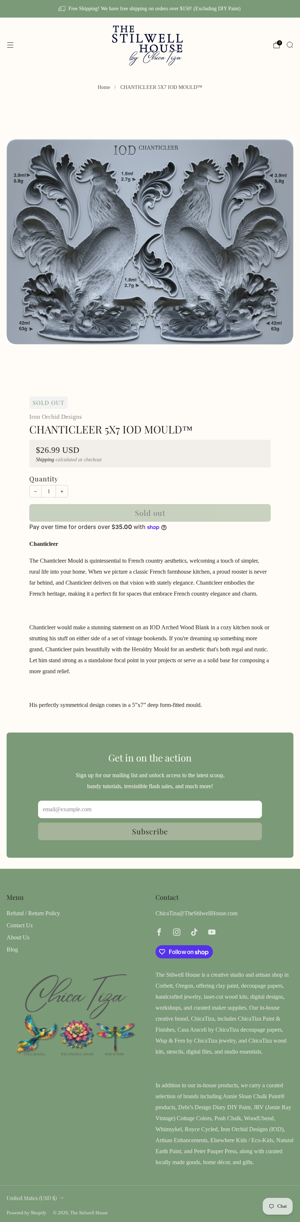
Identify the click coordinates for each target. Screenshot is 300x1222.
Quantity (43, 478)
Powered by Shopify (26, 1212)
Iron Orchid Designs (55, 416)
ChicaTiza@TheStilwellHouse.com (196, 913)
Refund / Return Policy (33, 913)
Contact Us (20, 925)
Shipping (45, 459)
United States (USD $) (32, 1197)
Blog (12, 949)
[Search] (289, 44)
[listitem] (150, 9)
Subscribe (150, 831)
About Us (18, 937)
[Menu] (10, 45)
